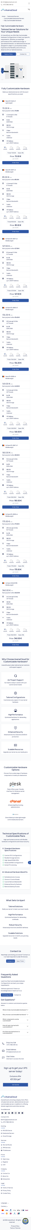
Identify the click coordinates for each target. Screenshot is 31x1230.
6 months (18, 148)
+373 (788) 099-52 (8, 5)
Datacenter (6, 1179)
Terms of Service (8, 1188)
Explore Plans (9, 54)
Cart (4, 1165)
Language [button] (4, 1203)
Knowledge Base (7, 995)
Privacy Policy (7, 1190)
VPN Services (6, 1147)
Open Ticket (20, 961)
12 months (25, 148)
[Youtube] (19, 1113)
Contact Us (23, 54)
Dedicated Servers (8, 1133)
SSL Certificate (7, 1145)
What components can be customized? (11, 1020)
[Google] (9, 1113)
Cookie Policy (7, 1193)
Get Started (15, 1085)
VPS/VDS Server (7, 1130)
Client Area (6, 1159)
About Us (5, 1176)
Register (5, 1162)
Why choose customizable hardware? (14, 1014)
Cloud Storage (7, 1136)
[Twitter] (5, 1113)
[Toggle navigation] (29, 3)
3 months (11, 148)
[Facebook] (2, 1113)
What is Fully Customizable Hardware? (15, 1010)
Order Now (15, 163)
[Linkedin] (12, 1113)
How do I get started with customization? (11, 1026)
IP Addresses (7, 1150)
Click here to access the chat (15, 1059)
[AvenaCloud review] (25, 1221)
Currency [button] (4, 1206)
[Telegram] (22, 1113)
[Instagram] (15, 1113)
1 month (5, 148)
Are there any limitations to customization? (11, 1032)
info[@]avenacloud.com (10, 2)
